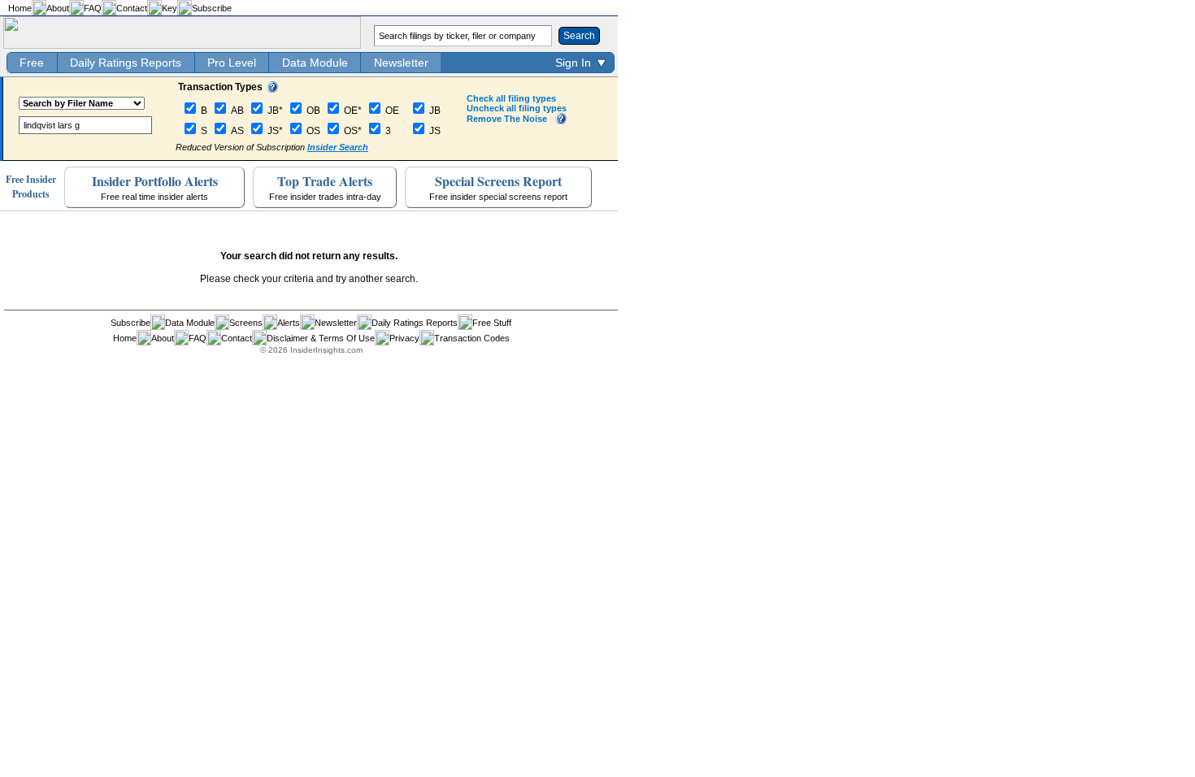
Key (169, 8)
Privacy (404, 338)
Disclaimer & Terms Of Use (321, 338)
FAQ (93, 8)
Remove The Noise (507, 119)
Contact (131, 8)
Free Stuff (491, 323)
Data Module (315, 62)
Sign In (573, 62)
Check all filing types (511, 98)
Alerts (288, 323)
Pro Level (231, 62)
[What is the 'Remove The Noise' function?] (561, 121)
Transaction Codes (472, 338)
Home (20, 8)
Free (32, 62)
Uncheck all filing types (517, 108)
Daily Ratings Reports (125, 62)
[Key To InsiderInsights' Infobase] (272, 89)
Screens (246, 323)
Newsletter (401, 62)
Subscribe (212, 8)
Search (579, 35)
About (57, 8)
